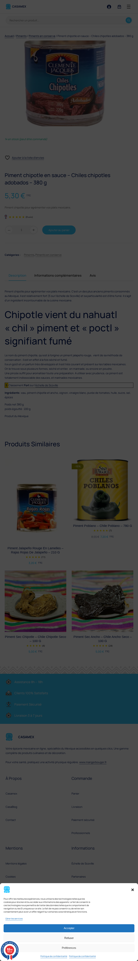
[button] (132, 890)
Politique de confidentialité (53, 956)
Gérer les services (14, 918)
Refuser (69, 937)
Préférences (69, 947)
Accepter (69, 928)
